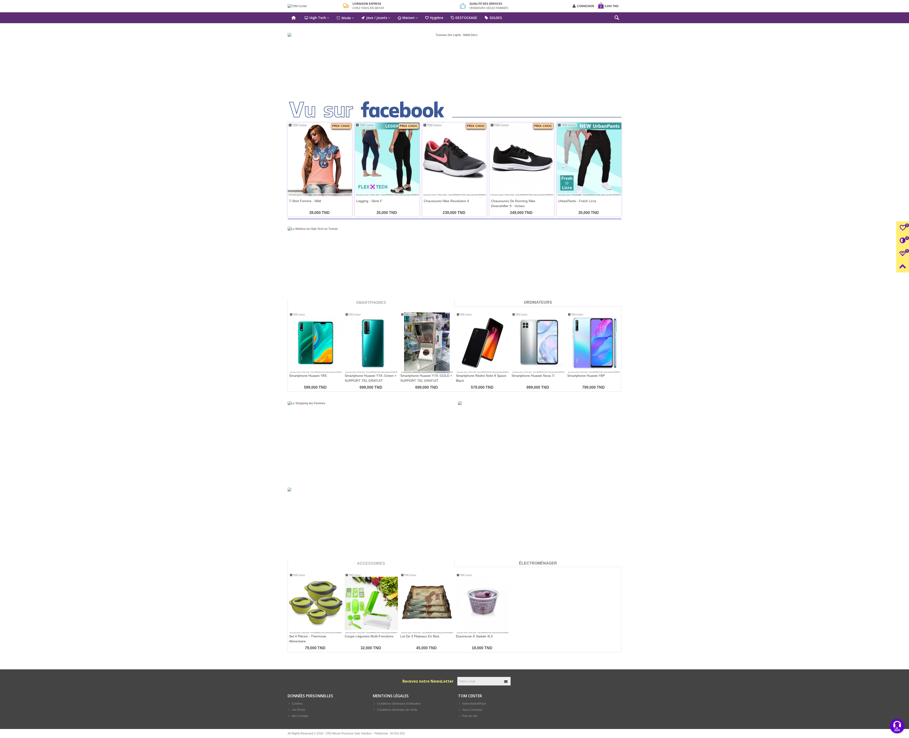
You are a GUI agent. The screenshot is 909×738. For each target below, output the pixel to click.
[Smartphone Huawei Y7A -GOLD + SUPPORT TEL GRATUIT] (427, 342)
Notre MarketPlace (474, 703)
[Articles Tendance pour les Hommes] (539, 439)
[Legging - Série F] (387, 159)
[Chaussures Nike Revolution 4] (454, 159)
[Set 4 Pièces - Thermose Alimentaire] (315, 603)
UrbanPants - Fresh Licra (577, 201)
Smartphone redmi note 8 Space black (481, 378)
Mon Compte (300, 716)
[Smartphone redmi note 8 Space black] (482, 342)
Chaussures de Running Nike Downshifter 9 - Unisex (513, 203)
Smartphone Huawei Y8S (308, 376)
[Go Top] (902, 266)
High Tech (317, 17)
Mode (346, 18)
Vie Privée (298, 709)
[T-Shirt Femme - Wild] (320, 159)
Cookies (297, 703)
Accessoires (371, 563)
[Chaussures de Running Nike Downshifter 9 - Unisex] (522, 159)
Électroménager (538, 563)
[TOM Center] (314, 6)
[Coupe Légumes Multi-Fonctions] (371, 603)
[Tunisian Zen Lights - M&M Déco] (454, 62)
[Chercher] (616, 18)
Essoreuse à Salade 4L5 (474, 636)
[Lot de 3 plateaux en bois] (427, 603)
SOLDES (496, 17)
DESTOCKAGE (466, 17)
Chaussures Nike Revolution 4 (446, 201)
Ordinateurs (538, 302)
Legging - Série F (369, 201)
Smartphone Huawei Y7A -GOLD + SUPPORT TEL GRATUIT (426, 378)
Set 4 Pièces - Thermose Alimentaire (307, 638)
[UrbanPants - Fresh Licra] (589, 159)
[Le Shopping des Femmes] (369, 439)
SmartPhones (371, 303)
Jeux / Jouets (376, 17)
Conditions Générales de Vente (397, 709)
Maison (408, 17)
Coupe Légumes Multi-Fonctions (369, 636)
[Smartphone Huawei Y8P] (593, 342)
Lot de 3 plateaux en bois (419, 636)
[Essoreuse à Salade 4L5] (482, 603)
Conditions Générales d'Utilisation (399, 703)
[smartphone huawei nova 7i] (538, 342)
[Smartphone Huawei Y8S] (315, 342)
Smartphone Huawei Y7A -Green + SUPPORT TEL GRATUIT (371, 378)
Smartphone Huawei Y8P (586, 376)
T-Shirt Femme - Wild (305, 201)
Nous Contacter (472, 709)
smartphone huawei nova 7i (533, 376)
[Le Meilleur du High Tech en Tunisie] (454, 267)
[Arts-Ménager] (454, 528)
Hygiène (436, 17)
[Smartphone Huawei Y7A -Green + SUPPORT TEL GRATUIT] (371, 342)
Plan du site (469, 716)
